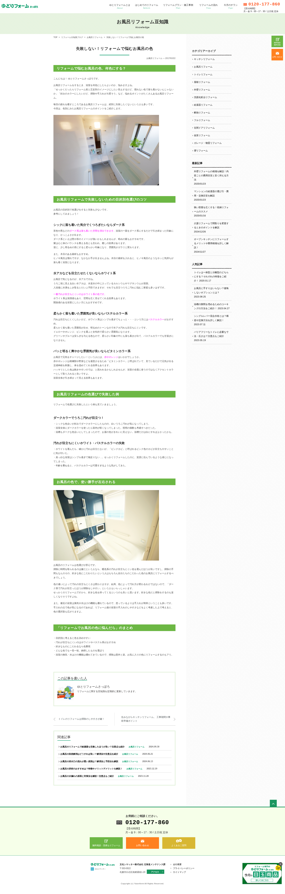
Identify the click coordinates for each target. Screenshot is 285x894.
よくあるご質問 (178, 845)
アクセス (155, 872)
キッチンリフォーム (204, 59)
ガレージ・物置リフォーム (208, 143)
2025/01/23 (211, 177)
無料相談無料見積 (277, 44)
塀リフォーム (201, 150)
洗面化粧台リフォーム (205, 97)
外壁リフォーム (202, 89)
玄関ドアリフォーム (204, 127)
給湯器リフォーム (203, 104)
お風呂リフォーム (203, 66)
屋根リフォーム (202, 82)
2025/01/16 (211, 211)
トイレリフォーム (203, 74)
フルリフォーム (202, 120)
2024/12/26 (211, 227)
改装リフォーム (202, 135)
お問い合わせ (277, 57)
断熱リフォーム (202, 112)
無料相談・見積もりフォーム (106, 845)
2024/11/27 (211, 245)
